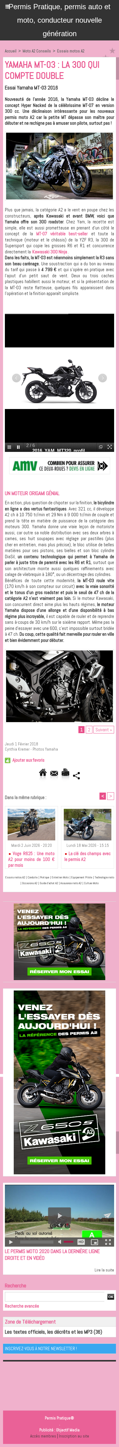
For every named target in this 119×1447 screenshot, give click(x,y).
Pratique (44, 877)
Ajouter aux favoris (29, 760)
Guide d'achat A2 (49, 883)
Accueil (10, 51)
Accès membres (43, 1436)
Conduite (32, 877)
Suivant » (104, 730)
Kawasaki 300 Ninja (49, 252)
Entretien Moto (60, 877)
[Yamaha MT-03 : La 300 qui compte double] (59, 134)
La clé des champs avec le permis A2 (87, 856)
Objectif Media (68, 1430)
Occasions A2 (29, 883)
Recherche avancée (22, 1306)
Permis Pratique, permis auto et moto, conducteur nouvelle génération (59, 20)
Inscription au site (74, 1436)
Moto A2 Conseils (37, 51)
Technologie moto (104, 877)
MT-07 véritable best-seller (62, 234)
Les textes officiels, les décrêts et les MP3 (48, 1331)
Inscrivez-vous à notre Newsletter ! (41, 1348)
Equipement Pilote (81, 877)
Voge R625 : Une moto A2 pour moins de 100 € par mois (31, 858)
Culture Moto (91, 883)
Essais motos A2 (71, 51)
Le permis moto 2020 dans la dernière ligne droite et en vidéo (52, 1254)
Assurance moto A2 (70, 883)
